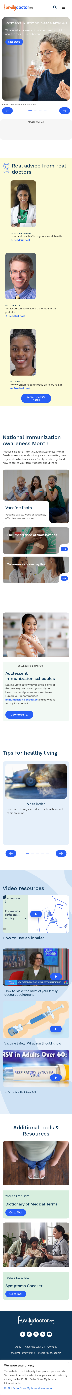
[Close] (68, 1363)
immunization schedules (21, 699)
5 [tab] (47, 853)
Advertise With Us (35, 1346)
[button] (36, 914)
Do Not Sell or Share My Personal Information (28, 1388)
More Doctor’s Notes (36, 398)
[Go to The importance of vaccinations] (64, 549)
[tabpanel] (36, 59)
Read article (14, 42)
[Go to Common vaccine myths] (64, 578)
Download (17, 714)
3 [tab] (40, 110)
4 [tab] (45, 110)
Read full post (22, 240)
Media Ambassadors (49, 1353)
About (18, 1346)
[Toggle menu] (63, 7)
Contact (52, 1346)
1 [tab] (30, 110)
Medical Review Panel (23, 1353)
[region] (36, 1377)
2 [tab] (35, 110)
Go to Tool (15, 1212)
